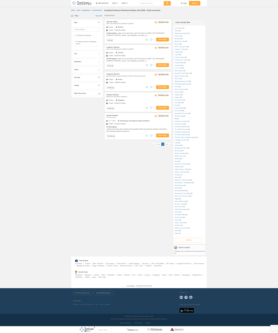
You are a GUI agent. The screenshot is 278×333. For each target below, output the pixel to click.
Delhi (103, 275)
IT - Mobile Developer (181, 129)
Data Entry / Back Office (182, 73)
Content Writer (179, 62)
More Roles (157, 266)
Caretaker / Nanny (180, 49)
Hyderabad (111, 275)
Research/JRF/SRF (180, 190)
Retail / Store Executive (182, 196)
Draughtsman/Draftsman (182, 84)
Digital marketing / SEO (182, 81)
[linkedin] (181, 297)
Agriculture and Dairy (181, 33)
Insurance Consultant (181, 121)
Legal (176, 142)
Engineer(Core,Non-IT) (184, 263)
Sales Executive (199, 263)
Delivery (177, 78)
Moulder (177, 158)
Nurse (176, 161)
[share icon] (146, 39)
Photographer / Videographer (183, 182)
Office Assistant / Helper (182, 169)
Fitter (176, 105)
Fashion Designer (134, 263)
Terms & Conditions (125, 323)
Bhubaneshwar (197, 275)
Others (177, 233)
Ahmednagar (186, 275)
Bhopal (177, 275)
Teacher (177, 212)
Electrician (178, 92)
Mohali (87, 277)
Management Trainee (181, 148)
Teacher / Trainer (112, 266)
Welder (177, 230)
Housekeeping (179, 116)
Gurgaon (147, 275)
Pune (133, 275)
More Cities (102, 277)
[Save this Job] (151, 39)
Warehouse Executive (181, 228)
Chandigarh (156, 275)
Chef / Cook (138, 266)
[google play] (187, 310)
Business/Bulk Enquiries (103, 293)
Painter (177, 177)
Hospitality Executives (181, 113)
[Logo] (81, 3)
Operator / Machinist (181, 172)
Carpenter (177, 52)
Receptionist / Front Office (182, 193)
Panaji (164, 275)
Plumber (177, 188)
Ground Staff (178, 110)
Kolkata (119, 275)
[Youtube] (190, 297)
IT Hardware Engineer (181, 132)
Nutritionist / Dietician (181, 164)
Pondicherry (79, 277)
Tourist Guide (179, 217)
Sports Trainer (179, 206)
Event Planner (179, 100)
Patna (170, 275)
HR (176, 118)
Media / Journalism (180, 153)
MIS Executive (179, 156)
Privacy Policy (138, 323)
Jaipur (94, 277)
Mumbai (127, 275)
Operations (178, 166)
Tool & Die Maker (180, 214)
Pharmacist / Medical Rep (182, 180)
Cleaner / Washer (180, 57)
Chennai (96, 275)
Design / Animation (180, 76)
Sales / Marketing (180, 201)
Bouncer (177, 44)
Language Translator (181, 140)
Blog (102, 304)
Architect (177, 36)
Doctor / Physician (180, 89)
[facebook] (186, 297)
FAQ (96, 304)
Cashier (177, 54)
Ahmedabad (78, 275)
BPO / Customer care (181, 46)
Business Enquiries (87, 304)
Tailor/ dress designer (181, 209)
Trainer (177, 220)
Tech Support (110, 263)
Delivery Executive (126, 266)
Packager (177, 174)
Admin (177, 30)
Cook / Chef (178, 68)
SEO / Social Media (158, 263)
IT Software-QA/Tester (181, 134)
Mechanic (178, 150)
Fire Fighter (178, 102)
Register (194, 3)
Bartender (177, 38)
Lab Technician (179, 124)
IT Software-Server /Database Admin (185, 137)
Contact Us (76, 304)
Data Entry (145, 263)
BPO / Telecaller (98, 263)
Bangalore (88, 275)
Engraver (177, 97)
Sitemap (148, 323)
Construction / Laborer (181, 60)
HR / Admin (170, 263)
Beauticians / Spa (180, 41)
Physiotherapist (179, 185)
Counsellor (178, 65)
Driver (176, 86)
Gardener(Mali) (179, 108)
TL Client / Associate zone (82, 293)
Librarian (177, 145)
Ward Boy (178, 225)
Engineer (177, 94)
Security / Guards (180, 204)
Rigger (177, 198)
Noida (140, 275)
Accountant (178, 28)
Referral (107, 304)
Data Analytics (179, 70)
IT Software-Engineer (181, 126)
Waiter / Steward (179, 222)
